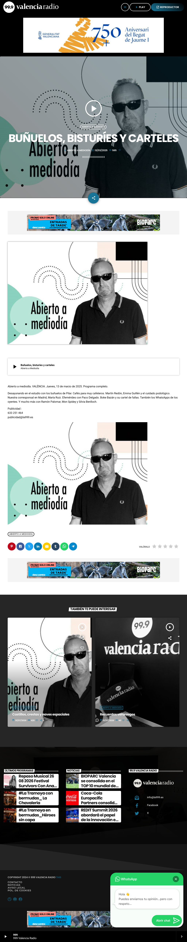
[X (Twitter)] (9, 899)
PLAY (140, 7)
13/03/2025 (100, 150)
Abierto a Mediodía (93, 126)
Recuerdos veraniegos (117, 714)
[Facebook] (20, 899)
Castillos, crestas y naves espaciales (40, 714)
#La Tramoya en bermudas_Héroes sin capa (37, 815)
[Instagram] (15, 899)
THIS (58, 877)
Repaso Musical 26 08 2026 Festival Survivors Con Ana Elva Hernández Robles (36, 785)
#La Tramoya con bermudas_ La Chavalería (36, 798)
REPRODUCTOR (167, 7)
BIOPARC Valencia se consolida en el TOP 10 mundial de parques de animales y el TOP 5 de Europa (99, 788)
